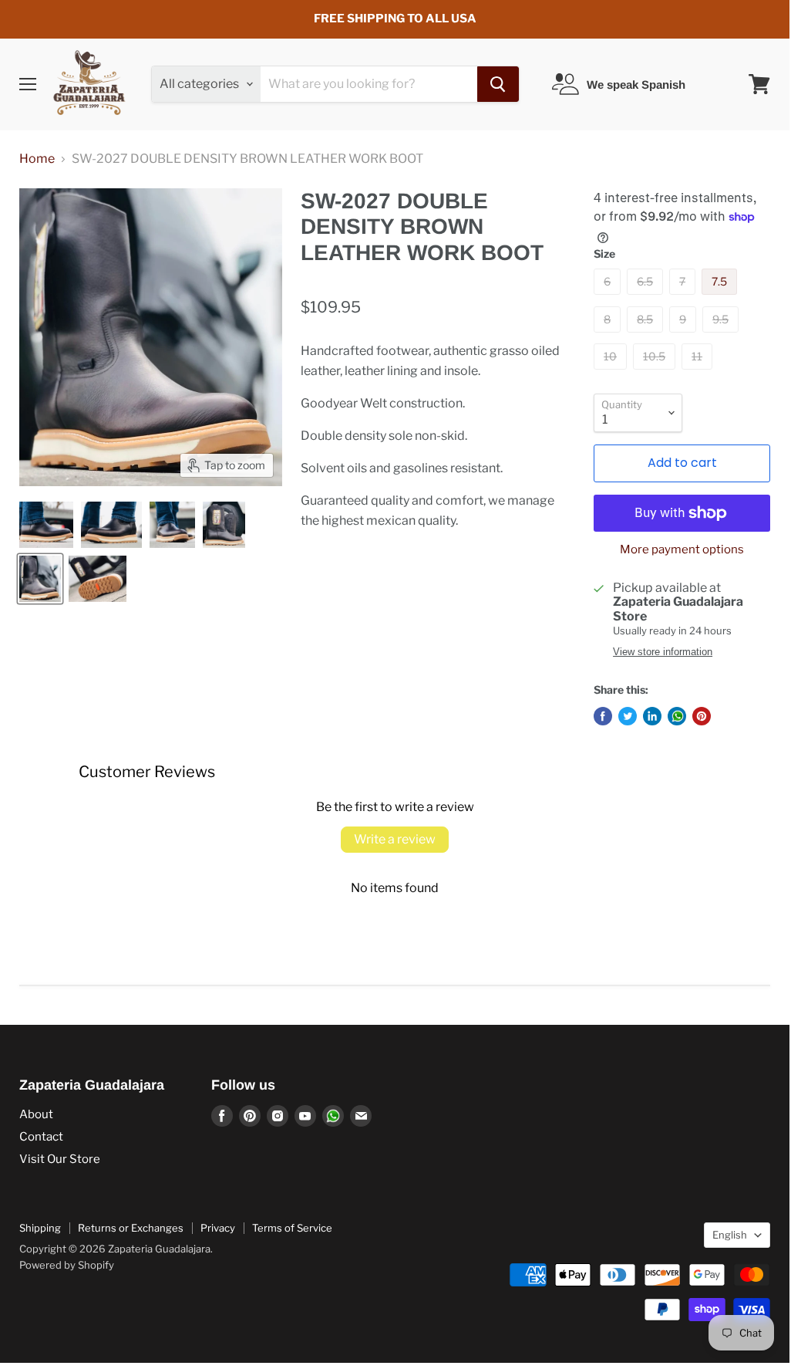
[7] (684, 298)
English (729, 1235)
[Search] (498, 84)
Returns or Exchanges (130, 1228)
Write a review (395, 839)
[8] (609, 336)
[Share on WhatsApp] (677, 716)
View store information (662, 652)
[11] (699, 373)
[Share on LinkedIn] (652, 716)
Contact (41, 1137)
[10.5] (656, 373)
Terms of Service (292, 1228)
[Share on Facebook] (603, 716)
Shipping (40, 1228)
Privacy (217, 1228)
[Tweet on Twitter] (627, 716)
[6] (609, 298)
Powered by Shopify (66, 1265)
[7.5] (721, 298)
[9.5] (722, 336)
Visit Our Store (59, 1159)
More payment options (682, 549)
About (36, 1114)
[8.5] (647, 336)
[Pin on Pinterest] (701, 716)
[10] (612, 373)
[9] (684, 336)
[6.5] (647, 298)
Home (37, 159)
